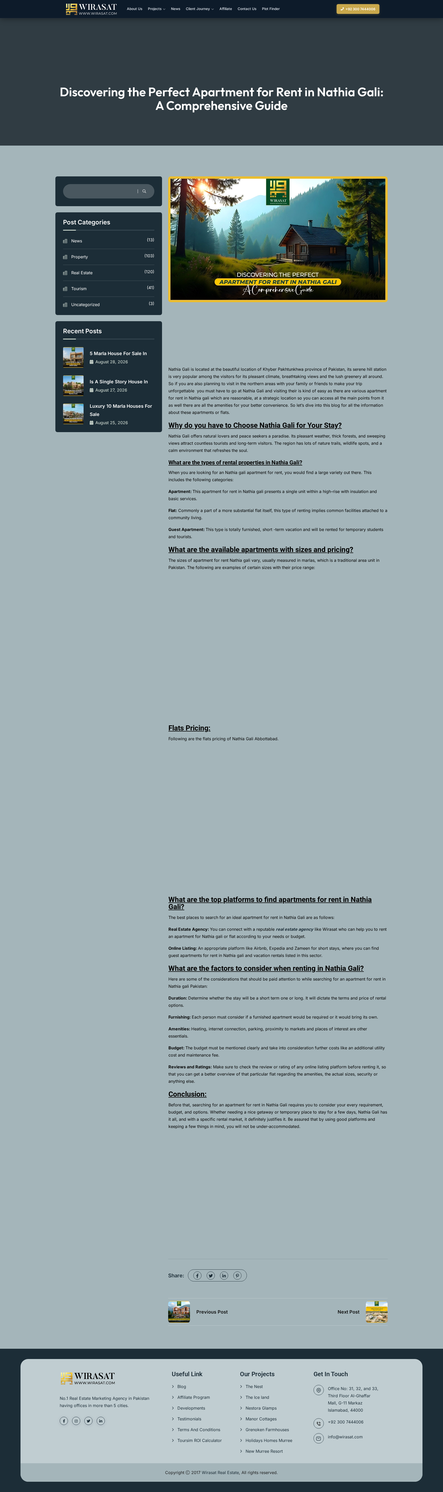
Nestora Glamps (261, 1408)
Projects (155, 9)
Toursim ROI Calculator (199, 1440)
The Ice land (257, 1397)
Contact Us (247, 9)
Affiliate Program (193, 1397)
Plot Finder (271, 9)
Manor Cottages (261, 1418)
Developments (191, 1408)
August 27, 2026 (111, 390)
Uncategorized (112, 304)
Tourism (112, 288)
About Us (134, 9)
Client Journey (198, 9)
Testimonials (189, 1418)
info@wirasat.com (345, 1436)
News (175, 9)
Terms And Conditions (198, 1429)
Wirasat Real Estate (220, 1472)
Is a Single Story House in (119, 381)
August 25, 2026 (111, 422)
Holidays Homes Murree (269, 1440)
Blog (181, 1386)
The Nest (254, 1386)
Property (112, 256)
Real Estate (112, 272)
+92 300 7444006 (360, 9)
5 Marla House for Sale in (118, 353)
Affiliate (225, 9)
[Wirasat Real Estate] (91, 9)
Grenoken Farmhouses (267, 1429)
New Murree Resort (264, 1451)
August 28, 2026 (111, 361)
